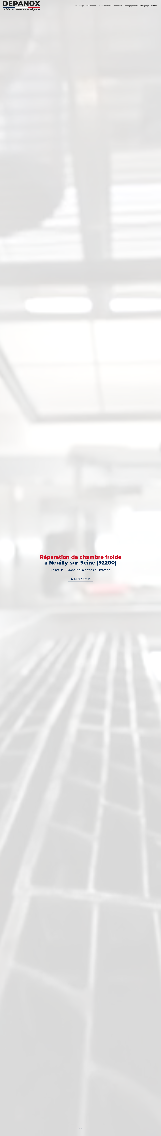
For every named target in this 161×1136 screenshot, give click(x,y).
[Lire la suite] (80, 1128)
